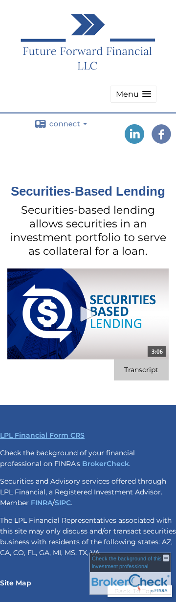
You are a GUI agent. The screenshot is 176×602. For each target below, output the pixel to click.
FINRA (41, 502)
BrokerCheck (105, 463)
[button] (133, 94)
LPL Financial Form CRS (42, 435)
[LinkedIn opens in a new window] (134, 140)
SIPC (63, 502)
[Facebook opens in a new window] (161, 140)
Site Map (15, 583)
